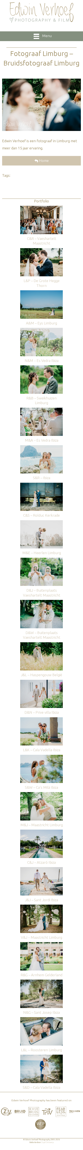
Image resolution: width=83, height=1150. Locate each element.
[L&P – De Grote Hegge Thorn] (41, 250)
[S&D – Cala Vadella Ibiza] (41, 1057)
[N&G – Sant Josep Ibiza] (41, 982)
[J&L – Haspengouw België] (41, 644)
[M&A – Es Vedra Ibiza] (41, 410)
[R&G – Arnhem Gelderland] (41, 944)
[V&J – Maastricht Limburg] (41, 907)
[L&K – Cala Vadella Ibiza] (41, 719)
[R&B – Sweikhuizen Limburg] (41, 367)
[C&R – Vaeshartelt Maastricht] (41, 208)
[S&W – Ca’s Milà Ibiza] (41, 757)
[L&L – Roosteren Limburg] (41, 1019)
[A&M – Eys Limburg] (41, 292)
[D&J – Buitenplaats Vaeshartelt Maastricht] (41, 560)
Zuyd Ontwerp (47, 1142)
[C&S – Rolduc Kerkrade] (41, 485)
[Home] (41, 12)
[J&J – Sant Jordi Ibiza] (41, 869)
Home (43, 161)
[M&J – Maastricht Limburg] (41, 794)
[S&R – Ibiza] (41, 447)
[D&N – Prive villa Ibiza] (41, 682)
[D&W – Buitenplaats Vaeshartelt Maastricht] (41, 602)
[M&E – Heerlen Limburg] (41, 522)
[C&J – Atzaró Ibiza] (41, 832)
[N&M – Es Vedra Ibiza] (41, 330)
